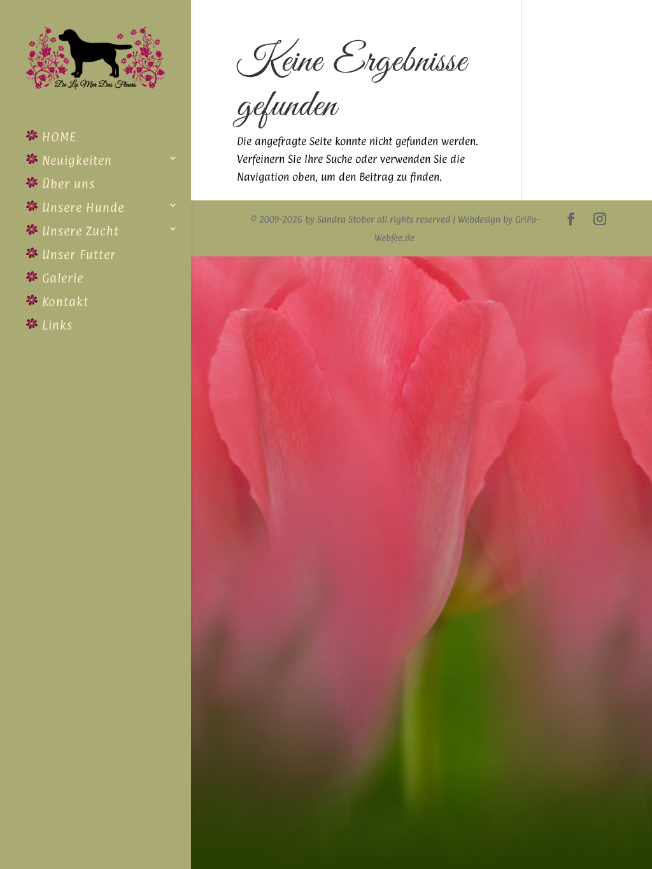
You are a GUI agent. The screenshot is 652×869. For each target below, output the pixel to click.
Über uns (66, 184)
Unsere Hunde (81, 207)
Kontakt (63, 302)
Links (55, 325)
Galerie (60, 278)
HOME (57, 137)
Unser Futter (77, 254)
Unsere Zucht (78, 231)
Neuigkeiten (75, 160)
